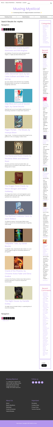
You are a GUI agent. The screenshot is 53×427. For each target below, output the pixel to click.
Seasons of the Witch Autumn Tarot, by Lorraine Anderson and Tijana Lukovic (45, 63)
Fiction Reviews (44, 31)
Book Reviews (25, 17)
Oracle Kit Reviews (11, 409)
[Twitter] (36, 382)
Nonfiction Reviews (45, 36)
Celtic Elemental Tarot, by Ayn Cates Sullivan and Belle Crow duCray (17, 76)
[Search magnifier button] (51, 3)
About (2, 2)
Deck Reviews (43, 17)
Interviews (45, 33)
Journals (45, 34)
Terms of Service (36, 409)
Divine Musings (44, 28)
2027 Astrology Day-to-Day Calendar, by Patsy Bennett (46, 104)
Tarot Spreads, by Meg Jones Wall (45, 353)
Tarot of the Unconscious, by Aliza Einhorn (46, 141)
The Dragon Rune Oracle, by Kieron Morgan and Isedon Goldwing (16, 189)
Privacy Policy (35, 407)
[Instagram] (33, 382)
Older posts (5, 31)
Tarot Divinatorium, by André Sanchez (45, 209)
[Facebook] (39, 382)
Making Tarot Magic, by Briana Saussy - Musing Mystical (45, 347)
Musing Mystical (26, 8)
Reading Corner (8, 17)
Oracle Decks (45, 37)
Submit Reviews (10, 411)
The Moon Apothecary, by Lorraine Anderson (45, 341)
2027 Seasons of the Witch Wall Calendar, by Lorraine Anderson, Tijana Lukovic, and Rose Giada (45, 250)
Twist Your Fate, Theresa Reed (45, 301)
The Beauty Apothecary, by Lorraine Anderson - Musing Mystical (45, 335)
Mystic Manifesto (10, 2)
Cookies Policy (35, 405)
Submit (24, 2)
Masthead (19, 2)
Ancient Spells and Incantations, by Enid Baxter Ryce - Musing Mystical (45, 319)
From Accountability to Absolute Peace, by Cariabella (46, 175)
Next (13, 29)
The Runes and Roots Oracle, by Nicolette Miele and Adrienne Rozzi (18, 158)
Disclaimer (34, 403)
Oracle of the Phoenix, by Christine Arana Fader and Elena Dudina (18, 273)
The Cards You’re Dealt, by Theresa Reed (45, 312)
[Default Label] (42, 382)
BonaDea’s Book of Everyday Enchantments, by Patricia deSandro (46, 327)
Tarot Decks (45, 41)
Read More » (45, 95)
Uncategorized (46, 42)
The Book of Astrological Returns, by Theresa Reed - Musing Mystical (46, 295)
